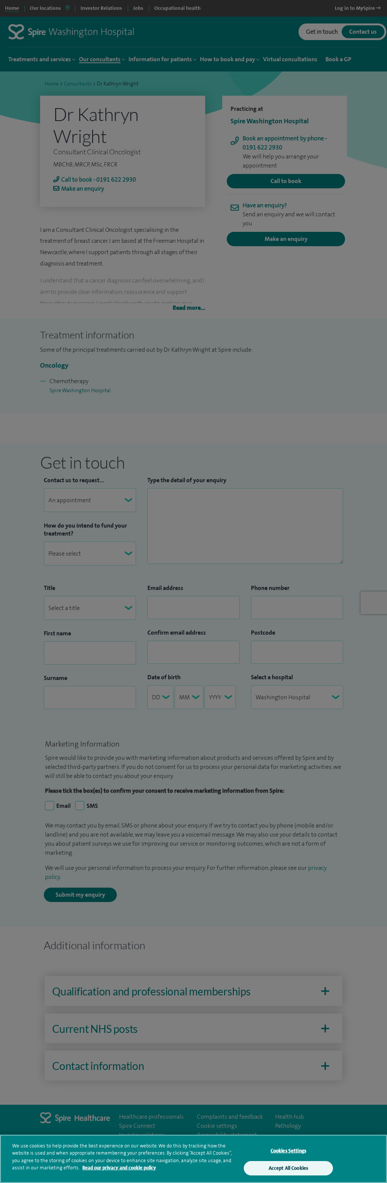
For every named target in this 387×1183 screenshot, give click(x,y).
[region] (193, 1159)
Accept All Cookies (288, 1168)
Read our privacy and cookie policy (119, 1167)
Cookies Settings (288, 1150)
